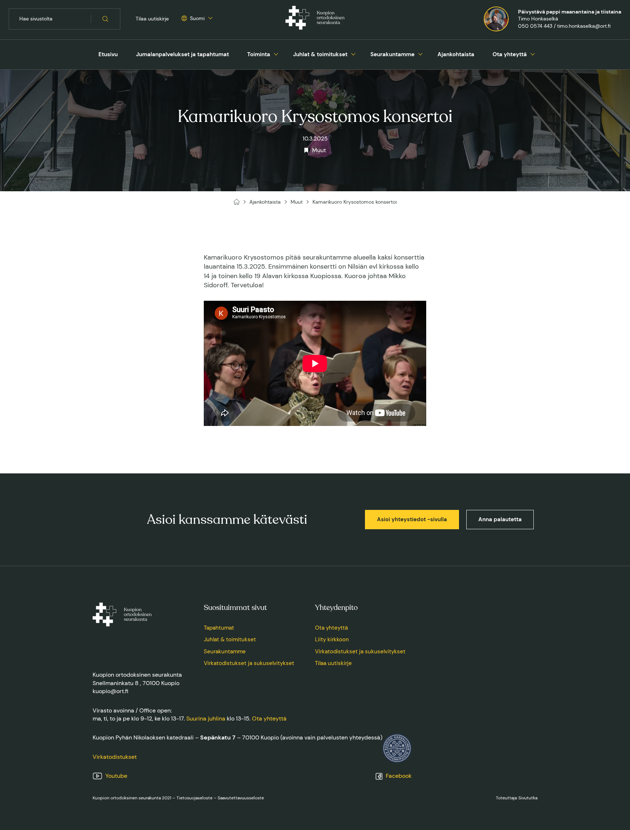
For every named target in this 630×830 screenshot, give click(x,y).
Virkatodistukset (115, 757)
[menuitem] (108, 54)
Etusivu (108, 54)
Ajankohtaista (456, 54)
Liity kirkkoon (332, 639)
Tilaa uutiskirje (152, 18)
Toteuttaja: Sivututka (516, 798)
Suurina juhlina (205, 718)
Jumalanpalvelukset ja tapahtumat (182, 54)
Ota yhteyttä (510, 54)
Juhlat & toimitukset (320, 54)
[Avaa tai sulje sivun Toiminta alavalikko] (276, 53)
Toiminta (258, 54)
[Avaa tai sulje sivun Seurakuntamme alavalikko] (420, 53)
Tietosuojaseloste (194, 798)
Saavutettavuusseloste (241, 798)
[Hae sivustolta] (105, 19)
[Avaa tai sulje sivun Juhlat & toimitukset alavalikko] (353, 53)
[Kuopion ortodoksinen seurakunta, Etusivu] (315, 19)
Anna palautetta (500, 519)
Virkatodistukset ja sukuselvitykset (249, 663)
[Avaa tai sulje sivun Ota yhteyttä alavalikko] (532, 53)
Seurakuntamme (392, 54)
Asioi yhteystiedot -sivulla (412, 519)
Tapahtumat (219, 627)
